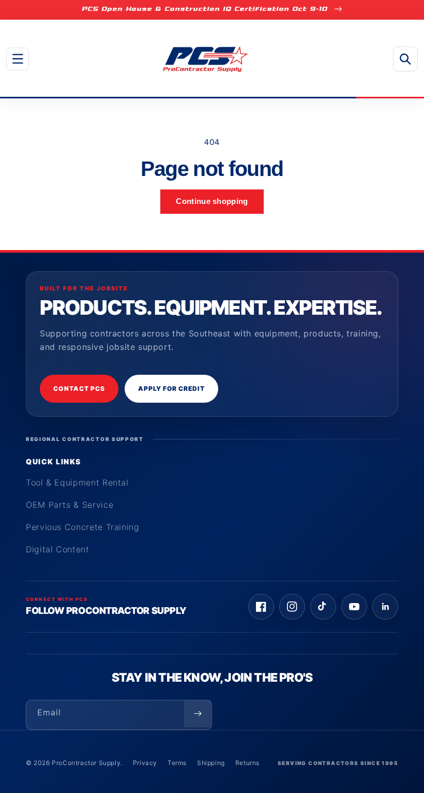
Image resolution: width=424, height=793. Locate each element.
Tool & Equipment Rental (77, 482)
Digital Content (57, 549)
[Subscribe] (197, 713)
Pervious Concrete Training (83, 527)
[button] (17, 59)
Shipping (211, 763)
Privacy (145, 763)
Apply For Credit (171, 388)
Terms (177, 763)
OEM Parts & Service (69, 505)
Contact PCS (79, 388)
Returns (247, 763)
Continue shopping (212, 201)
